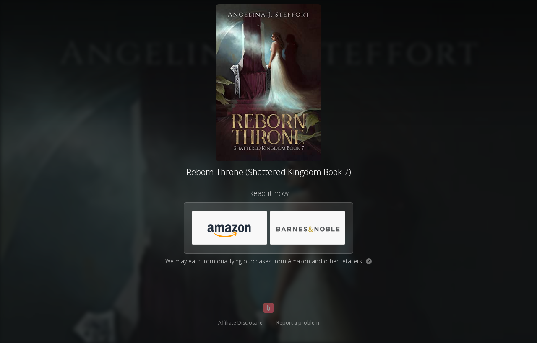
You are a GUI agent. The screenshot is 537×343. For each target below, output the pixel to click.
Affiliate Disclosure (240, 322)
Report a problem (297, 322)
